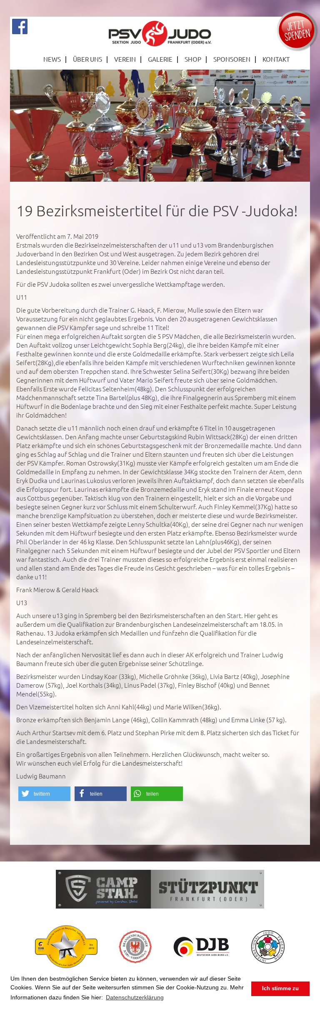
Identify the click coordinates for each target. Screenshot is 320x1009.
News (52, 59)
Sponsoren (231, 59)
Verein (125, 59)
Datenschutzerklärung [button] (135, 997)
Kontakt (276, 59)
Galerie (160, 59)
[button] (44, 793)
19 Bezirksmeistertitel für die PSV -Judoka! (157, 210)
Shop (193, 59)
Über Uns (87, 59)
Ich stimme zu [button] (280, 988)
